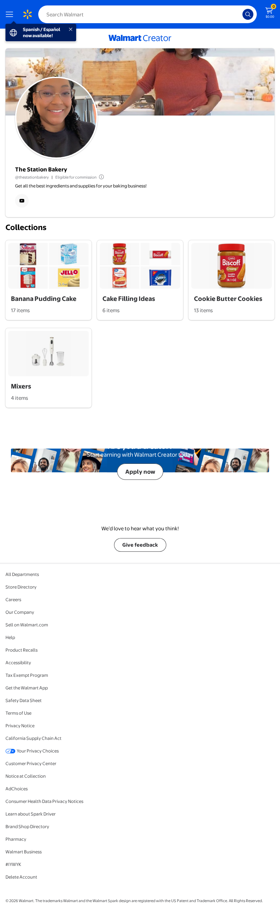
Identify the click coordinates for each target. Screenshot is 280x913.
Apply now (140, 471)
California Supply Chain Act (33, 738)
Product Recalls (21, 650)
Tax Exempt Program (26, 675)
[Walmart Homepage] (27, 14)
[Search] (247, 14)
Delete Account (21, 877)
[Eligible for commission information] (100, 177)
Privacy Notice (19, 725)
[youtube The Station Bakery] (22, 201)
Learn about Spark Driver (30, 814)
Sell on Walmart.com (26, 624)
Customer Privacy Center (30, 763)
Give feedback (140, 545)
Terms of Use (18, 713)
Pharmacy (15, 839)
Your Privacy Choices (38, 751)
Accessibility (18, 662)
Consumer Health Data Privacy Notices (44, 801)
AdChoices (16, 788)
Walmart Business (23, 851)
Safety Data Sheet (23, 700)
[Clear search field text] (239, 14)
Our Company (19, 612)
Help (10, 637)
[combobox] (147, 14)
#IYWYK (13, 864)
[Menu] (10, 14)
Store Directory (21, 587)
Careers (13, 599)
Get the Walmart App (26, 687)
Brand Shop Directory (27, 826)
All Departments (22, 574)
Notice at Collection (25, 776)
